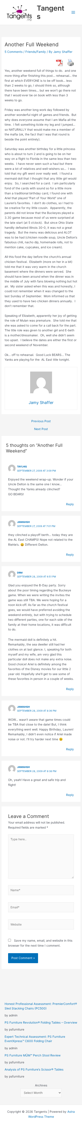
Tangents (50, 12)
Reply (70, 504)
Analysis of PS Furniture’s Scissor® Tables (34, 1069)
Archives (41, 1085)
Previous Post (41, 421)
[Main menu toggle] (73, 12)
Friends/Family (35, 51)
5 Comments (14, 51)
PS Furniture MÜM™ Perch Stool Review (33, 1055)
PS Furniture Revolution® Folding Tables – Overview (41, 1022)
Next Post (41, 429)
